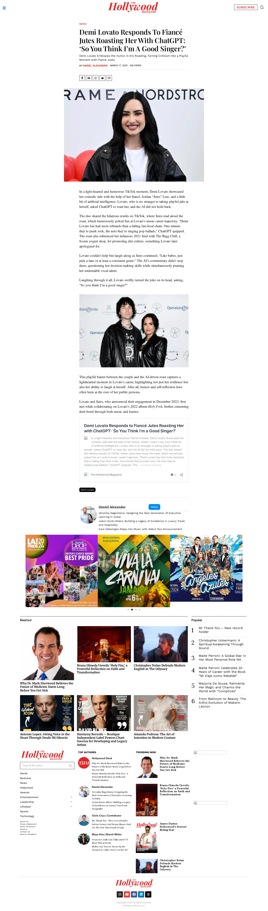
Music (83, 24)
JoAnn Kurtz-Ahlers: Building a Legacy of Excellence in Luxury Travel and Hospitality (142, 523)
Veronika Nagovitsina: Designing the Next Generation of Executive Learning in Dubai (140, 515)
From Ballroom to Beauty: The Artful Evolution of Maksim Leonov (222, 702)
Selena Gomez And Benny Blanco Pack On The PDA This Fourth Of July (111, 826)
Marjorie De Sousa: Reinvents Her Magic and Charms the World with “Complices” (222, 687)
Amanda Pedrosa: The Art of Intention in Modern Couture (155, 735)
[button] (261, 7)
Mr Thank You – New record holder (110, 820)
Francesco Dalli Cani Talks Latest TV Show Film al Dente (110, 841)
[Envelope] (127, 894)
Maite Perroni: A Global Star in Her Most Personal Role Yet (222, 657)
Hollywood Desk (102, 758)
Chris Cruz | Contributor (106, 815)
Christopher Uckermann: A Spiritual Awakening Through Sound (221, 644)
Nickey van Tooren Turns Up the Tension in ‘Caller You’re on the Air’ (110, 848)
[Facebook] (134, 894)
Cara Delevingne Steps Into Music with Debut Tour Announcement (140, 529)
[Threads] (148, 894)
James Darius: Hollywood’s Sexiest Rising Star (173, 826)
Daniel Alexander (95, 65)
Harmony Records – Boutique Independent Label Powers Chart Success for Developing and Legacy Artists (102, 739)
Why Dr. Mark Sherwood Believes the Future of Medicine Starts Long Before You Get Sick (46, 686)
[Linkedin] (141, 894)
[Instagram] (120, 894)
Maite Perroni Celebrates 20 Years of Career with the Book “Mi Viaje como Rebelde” (222, 671)
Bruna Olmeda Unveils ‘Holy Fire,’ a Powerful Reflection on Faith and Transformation (102, 669)
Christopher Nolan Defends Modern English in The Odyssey (159, 667)
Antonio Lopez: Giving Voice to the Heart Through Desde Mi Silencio (45, 735)
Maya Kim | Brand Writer (107, 834)
